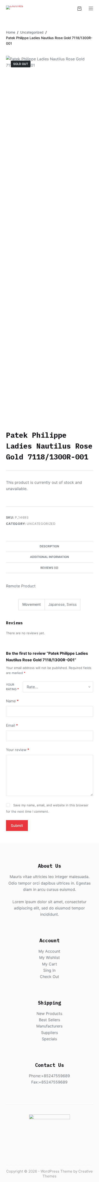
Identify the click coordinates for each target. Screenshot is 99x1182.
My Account (49, 951)
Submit (17, 825)
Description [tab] (49, 546)
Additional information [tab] (49, 557)
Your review (17, 749)
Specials (49, 1038)
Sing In (49, 970)
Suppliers (49, 1032)
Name (12, 701)
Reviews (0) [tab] (49, 568)
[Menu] (91, 8)
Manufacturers (49, 1026)
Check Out (49, 976)
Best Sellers (49, 1019)
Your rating (12, 687)
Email (12, 725)
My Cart (49, 964)
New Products (49, 1013)
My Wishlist (49, 957)
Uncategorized (41, 524)
